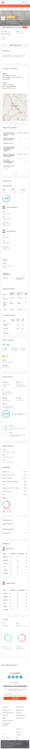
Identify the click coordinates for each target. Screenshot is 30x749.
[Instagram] (21, 677)
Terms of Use (5, 739)
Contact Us (18, 734)
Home (2, 6)
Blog (17, 739)
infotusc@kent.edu (11, 86)
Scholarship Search (20, 715)
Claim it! (25, 27)
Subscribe (15, 698)
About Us (18, 732)
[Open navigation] (26, 2)
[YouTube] (17, 677)
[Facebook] (13, 677)
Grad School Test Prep (7, 712)
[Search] (23, 2)
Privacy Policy (5, 737)
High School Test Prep (7, 720)
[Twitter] (9, 677)
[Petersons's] (3, 2)
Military (4, 718)
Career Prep (5, 715)
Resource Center (20, 718)
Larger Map (23, 119)
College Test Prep (6, 710)
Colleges (7, 6)
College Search (19, 710)
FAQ (17, 737)
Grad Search (19, 712)
